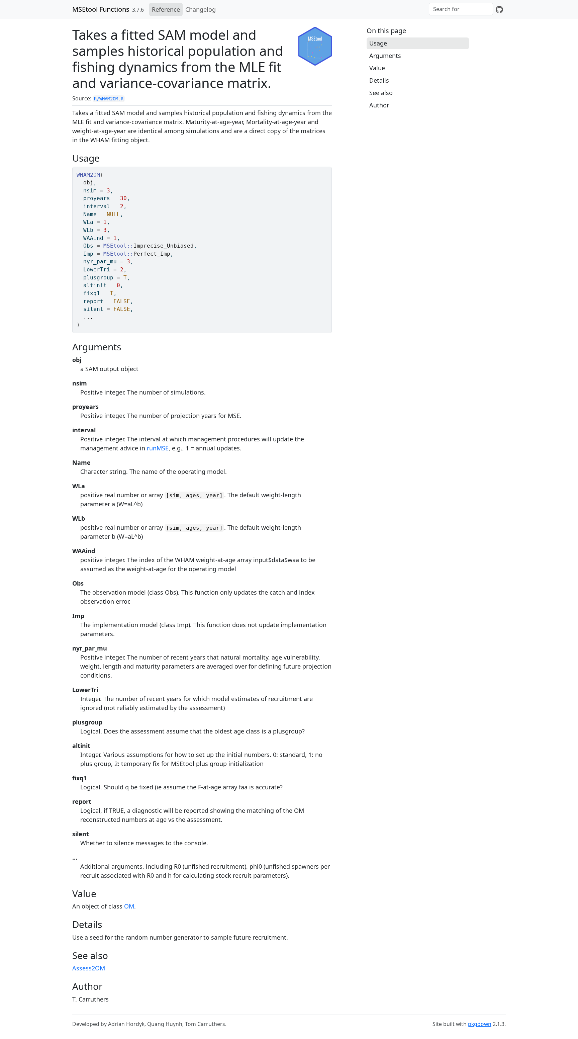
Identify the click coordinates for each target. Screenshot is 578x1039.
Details (379, 80)
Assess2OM (88, 968)
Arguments (385, 56)
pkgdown (479, 1024)
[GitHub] (499, 9)
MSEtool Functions (100, 9)
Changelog (200, 9)
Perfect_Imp (151, 254)
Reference (166, 9)
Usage (378, 43)
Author (379, 105)
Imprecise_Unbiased (163, 246)
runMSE (158, 448)
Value (377, 68)
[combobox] (461, 9)
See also (381, 93)
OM (129, 906)
